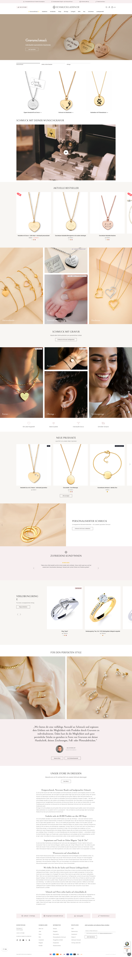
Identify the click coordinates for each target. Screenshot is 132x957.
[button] (34, 12)
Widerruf (73, 937)
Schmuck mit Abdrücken (65, 112)
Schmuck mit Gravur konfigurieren (66, 339)
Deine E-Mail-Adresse (91, 930)
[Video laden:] (66, 152)
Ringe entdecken (23, 606)
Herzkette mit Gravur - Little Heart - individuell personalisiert (34, 235)
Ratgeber (55, 931)
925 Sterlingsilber (32, 239)
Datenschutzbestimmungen (105, 933)
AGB (72, 928)
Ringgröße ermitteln (58, 940)
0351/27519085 (23, 7)
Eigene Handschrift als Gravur (32, 112)
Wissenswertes (57, 945)
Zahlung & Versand (76, 940)
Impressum (74, 934)
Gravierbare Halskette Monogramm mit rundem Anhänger (70, 235)
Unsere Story (57, 758)
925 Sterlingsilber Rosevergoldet (35, 239)
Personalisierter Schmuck (59, 937)
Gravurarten (56, 934)
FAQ (40, 937)
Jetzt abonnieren (91, 936)
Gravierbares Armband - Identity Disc (107, 487)
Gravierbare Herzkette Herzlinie (107, 235)
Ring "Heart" (65, 631)
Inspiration (41, 940)
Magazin (41, 942)
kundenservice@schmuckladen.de (23, 936)
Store (40, 934)
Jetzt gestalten (32, 49)
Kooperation (56, 942)
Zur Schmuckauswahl (72, 758)
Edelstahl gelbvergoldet (70, 239)
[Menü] (129, 942)
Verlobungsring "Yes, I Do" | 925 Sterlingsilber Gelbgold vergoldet (103, 631)
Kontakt (40, 945)
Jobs (40, 931)
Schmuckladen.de (27, 954)
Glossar (55, 928)
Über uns (41, 928)
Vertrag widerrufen (76, 942)
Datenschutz (74, 931)
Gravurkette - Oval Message (70, 487)
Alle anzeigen (66, 495)
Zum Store (66, 781)
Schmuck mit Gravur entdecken (82, 528)
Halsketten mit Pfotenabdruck (98, 112)
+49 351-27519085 (20, 933)
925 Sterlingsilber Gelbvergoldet (33, 239)
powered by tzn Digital (111, 954)
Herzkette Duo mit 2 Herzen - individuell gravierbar (33, 487)
